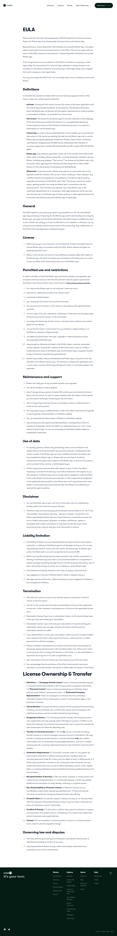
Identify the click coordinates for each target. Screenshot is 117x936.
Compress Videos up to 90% (71, 891)
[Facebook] (5, 929)
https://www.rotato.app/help (78, 283)
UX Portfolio (71, 918)
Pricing (69, 5)
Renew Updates (58, 887)
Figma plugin (71, 885)
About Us (83, 876)
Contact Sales (105, 931)
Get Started (57, 876)
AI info (82, 889)
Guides (96, 883)
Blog (81, 880)
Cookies (98, 931)
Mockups (50, 5)
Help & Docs (98, 876)
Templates (70, 915)
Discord (55, 894)
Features (60, 5)
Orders (96, 880)
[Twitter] (9, 929)
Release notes (57, 891)
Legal (111, 931)
